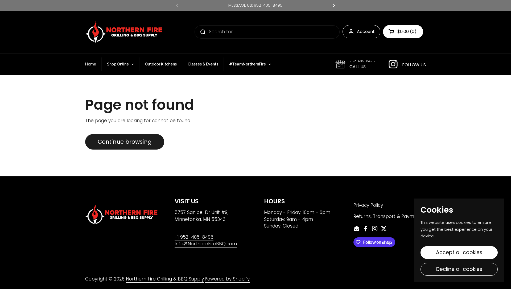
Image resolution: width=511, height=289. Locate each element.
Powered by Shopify (227, 279)
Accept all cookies (459, 252)
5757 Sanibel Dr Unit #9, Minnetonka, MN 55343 (201, 215)
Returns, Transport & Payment (387, 216)
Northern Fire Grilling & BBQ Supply (165, 279)
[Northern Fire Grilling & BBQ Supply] (123, 32)
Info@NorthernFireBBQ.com (206, 244)
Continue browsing (125, 142)
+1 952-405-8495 (194, 237)
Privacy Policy (368, 205)
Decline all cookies (459, 269)
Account (366, 31)
